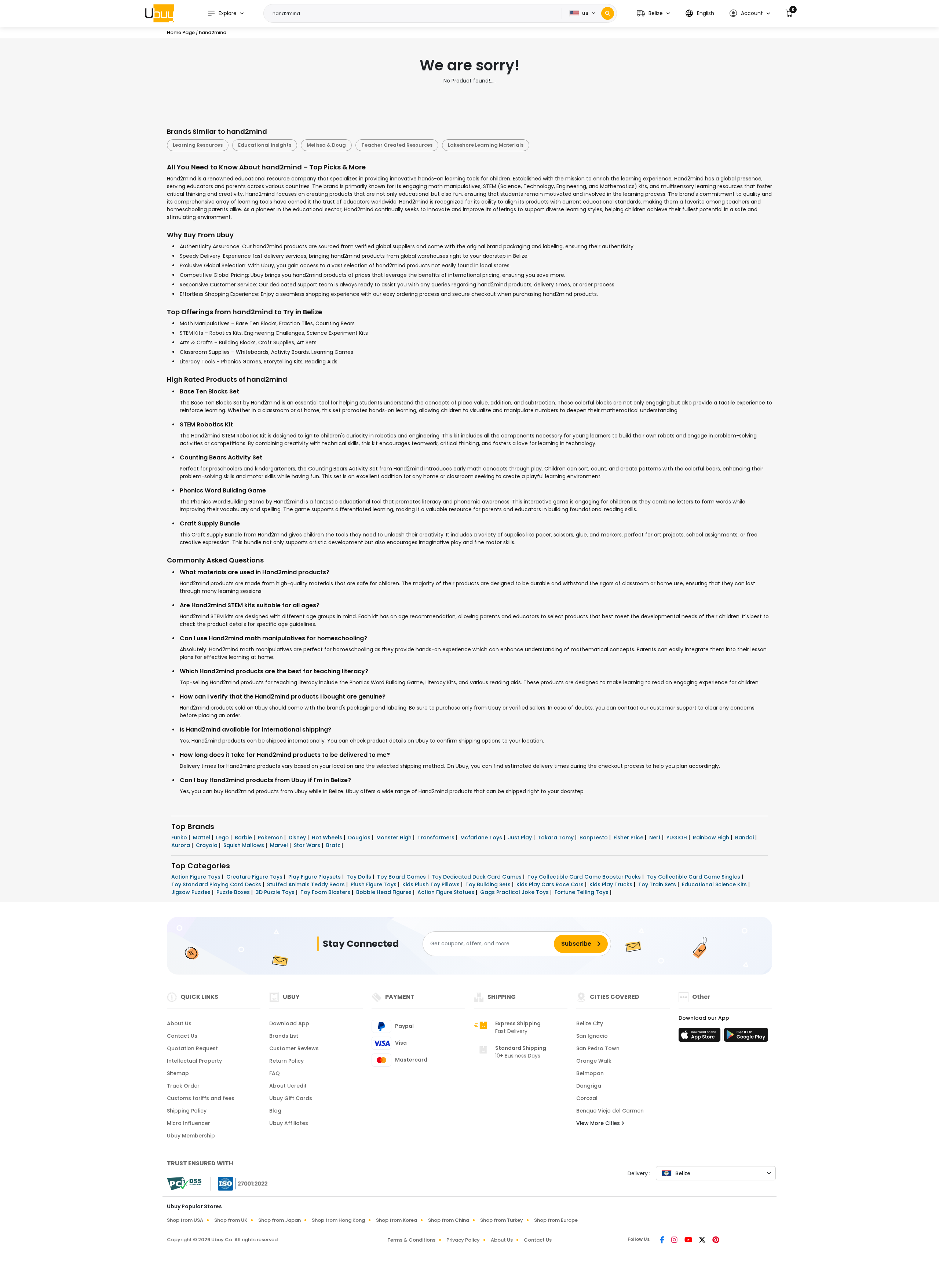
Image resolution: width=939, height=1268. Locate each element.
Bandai (745, 837)
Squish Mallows (244, 845)
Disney (298, 837)
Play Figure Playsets (315, 876)
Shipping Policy (187, 1110)
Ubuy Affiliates (288, 1123)
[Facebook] (662, 1240)
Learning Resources (198, 145)
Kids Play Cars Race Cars (550, 884)
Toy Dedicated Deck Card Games (477, 876)
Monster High (394, 837)
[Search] (607, 13)
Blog (275, 1110)
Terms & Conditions (411, 1239)
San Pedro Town (598, 1048)
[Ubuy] (159, 13)
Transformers (436, 837)
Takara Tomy (556, 837)
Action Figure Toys (196, 876)
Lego (223, 837)
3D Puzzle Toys (276, 892)
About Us (179, 1023)
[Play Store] (746, 1037)
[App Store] (701, 1037)
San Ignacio (592, 1036)
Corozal (587, 1098)
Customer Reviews (294, 1048)
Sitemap (178, 1073)
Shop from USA (185, 1220)
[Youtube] (689, 1240)
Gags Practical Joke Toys (515, 892)
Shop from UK (230, 1220)
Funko (180, 837)
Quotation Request (192, 1048)
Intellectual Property (194, 1060)
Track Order (183, 1085)
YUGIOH (677, 837)
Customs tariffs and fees (200, 1098)
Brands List (283, 1036)
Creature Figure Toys (255, 876)
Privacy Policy (463, 1239)
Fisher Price (629, 837)
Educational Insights (264, 145)
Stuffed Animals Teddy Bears (306, 884)
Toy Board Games (402, 876)
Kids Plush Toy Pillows (431, 884)
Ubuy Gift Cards (290, 1098)
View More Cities (598, 1123)
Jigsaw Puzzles (191, 892)
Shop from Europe (556, 1220)
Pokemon (271, 837)
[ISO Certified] (239, 1183)
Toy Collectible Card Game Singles (694, 876)
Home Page (181, 32)
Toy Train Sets (657, 884)
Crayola (207, 845)
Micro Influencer (188, 1123)
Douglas (360, 837)
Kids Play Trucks (611, 884)
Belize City (589, 1023)
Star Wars (308, 845)
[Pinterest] (715, 1240)
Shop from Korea (396, 1220)
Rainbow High (712, 837)
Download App (289, 1023)
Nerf (655, 837)
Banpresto (594, 837)
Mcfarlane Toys (482, 837)
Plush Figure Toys (374, 884)
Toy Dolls (360, 876)
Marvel (279, 845)
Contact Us (182, 1036)
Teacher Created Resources (396, 145)
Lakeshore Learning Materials (485, 145)
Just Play (520, 837)
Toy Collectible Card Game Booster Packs (584, 876)
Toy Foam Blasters (326, 892)
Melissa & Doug (326, 145)
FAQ (274, 1073)
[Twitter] (702, 1240)
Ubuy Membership (191, 1135)
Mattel (202, 837)
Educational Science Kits (715, 884)
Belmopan (590, 1073)
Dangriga (588, 1085)
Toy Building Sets (488, 884)
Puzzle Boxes (233, 892)
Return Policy (286, 1060)
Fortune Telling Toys (582, 892)
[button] (653, 13)
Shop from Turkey (501, 1220)
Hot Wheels (328, 837)
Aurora (181, 845)
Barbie (244, 837)
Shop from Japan (279, 1220)
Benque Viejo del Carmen (610, 1110)
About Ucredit (288, 1085)
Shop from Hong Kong (338, 1220)
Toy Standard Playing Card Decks (217, 884)
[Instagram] (675, 1240)
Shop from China (448, 1220)
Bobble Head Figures (384, 892)
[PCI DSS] (184, 1183)
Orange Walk (593, 1060)
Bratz (333, 845)
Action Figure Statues (446, 892)
